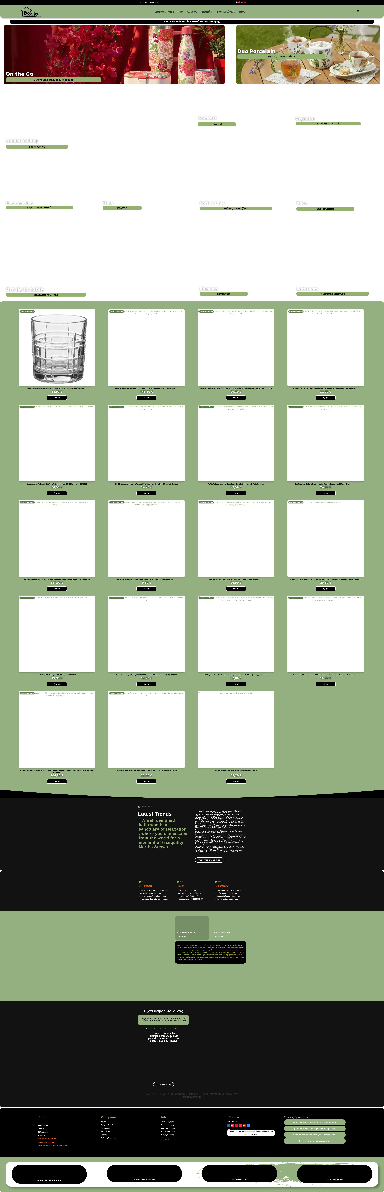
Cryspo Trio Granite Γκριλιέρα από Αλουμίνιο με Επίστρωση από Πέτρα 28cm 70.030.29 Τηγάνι (163, 1037)
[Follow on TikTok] (239, 3)
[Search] (360, 12)
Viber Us (167, 1139)
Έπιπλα (207, 11)
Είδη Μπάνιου (225, 11)
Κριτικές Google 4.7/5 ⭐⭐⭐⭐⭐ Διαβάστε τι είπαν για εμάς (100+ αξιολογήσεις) (251, 1132)
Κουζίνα (192, 11)
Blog (242, 11)
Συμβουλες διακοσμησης (210, 860)
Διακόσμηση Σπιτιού (169, 11)
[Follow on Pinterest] (245, 3)
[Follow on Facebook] (237, 3)
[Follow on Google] (248, 1125)
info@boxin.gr (154, 2)
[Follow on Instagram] (242, 3)
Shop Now (182, 936)
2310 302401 (143, 2)
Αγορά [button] (57, 397)
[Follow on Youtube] (244, 1125)
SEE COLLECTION (163, 1085)
